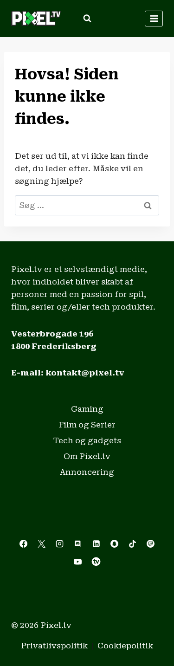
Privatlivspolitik (54, 645)
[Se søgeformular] (87, 18)
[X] (42, 543)
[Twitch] (150, 543)
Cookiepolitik (125, 645)
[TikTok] (132, 543)
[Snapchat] (114, 543)
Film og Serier (87, 424)
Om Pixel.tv (87, 456)
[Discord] (78, 543)
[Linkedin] (96, 543)
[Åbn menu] (154, 18)
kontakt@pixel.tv (84, 372)
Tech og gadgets (87, 440)
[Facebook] (24, 543)
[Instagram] (60, 543)
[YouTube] (78, 561)
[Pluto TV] (96, 561)
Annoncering (87, 472)
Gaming (87, 409)
